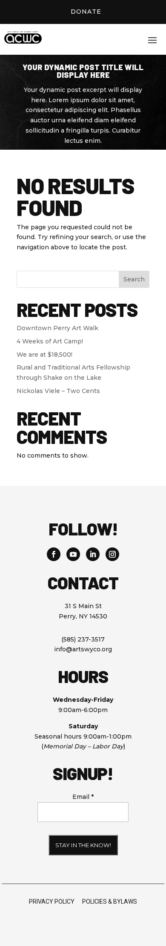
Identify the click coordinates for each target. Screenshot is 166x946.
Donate (86, 11)
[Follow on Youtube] (73, 554)
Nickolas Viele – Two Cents (58, 391)
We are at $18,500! (44, 354)
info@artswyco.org (83, 649)
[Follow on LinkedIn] (93, 554)
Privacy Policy (51, 901)
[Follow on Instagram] (112, 554)
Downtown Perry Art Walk (57, 328)
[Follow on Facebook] (53, 554)
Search (134, 279)
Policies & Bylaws (109, 901)
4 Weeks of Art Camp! (50, 341)
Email (83, 797)
